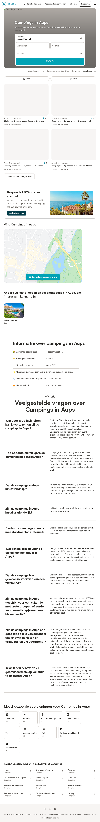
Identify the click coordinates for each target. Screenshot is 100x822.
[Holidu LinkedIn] (50, 809)
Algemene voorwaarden (58, 814)
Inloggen (73, 4)
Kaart (28, 79)
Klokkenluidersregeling (50, 818)
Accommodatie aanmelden (55, 4)
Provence (76, 71)
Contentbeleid (88, 814)
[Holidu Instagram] (45, 809)
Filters (74, 79)
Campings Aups (89, 71)
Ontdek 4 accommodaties (43, 277)
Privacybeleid (75, 814)
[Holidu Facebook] (55, 809)
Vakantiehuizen (34, 71)
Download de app (34, 4)
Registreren (85, 4)
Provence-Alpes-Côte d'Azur (58, 71)
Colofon (43, 814)
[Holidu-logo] (12, 4)
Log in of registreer (16, 213)
